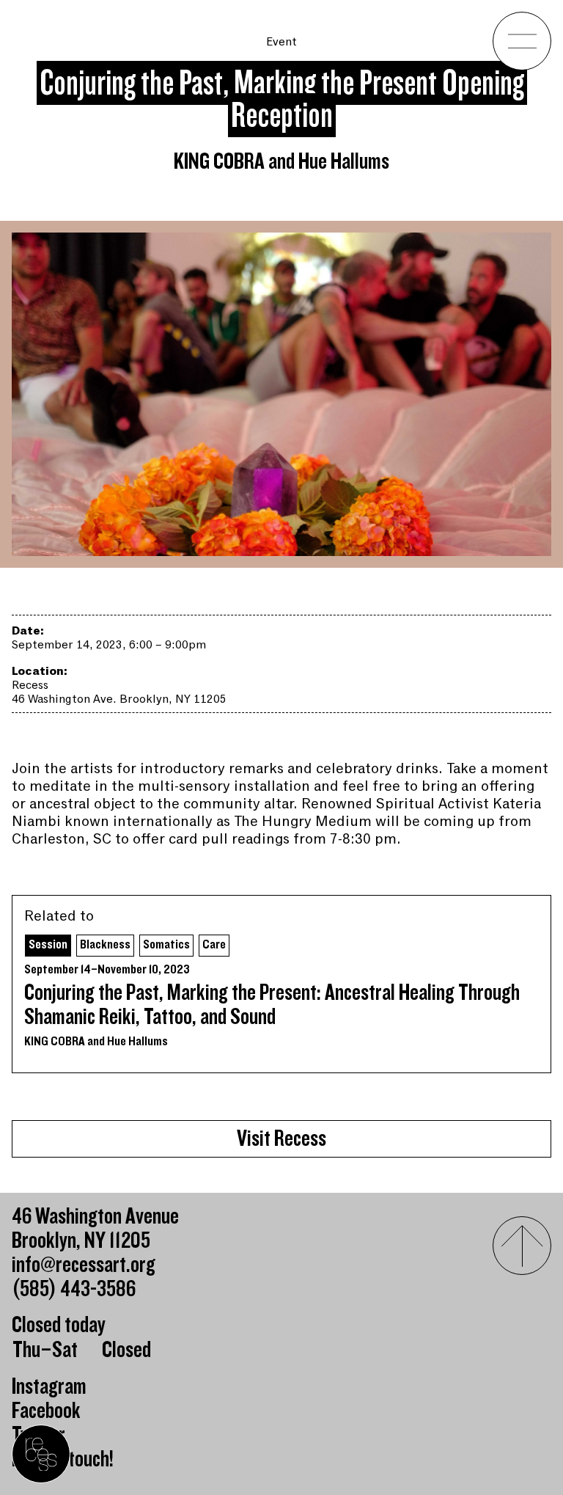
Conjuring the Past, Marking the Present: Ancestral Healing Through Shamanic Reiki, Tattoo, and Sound (272, 1005)
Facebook (46, 1411)
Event (281, 42)
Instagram (49, 1387)
